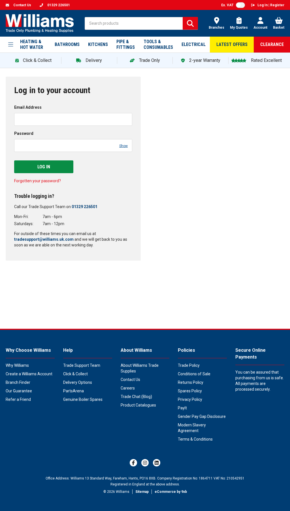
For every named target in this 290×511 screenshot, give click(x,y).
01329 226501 (84, 206)
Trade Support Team (81, 365)
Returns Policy (190, 382)
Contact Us (130, 379)
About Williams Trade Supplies (140, 368)
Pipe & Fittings (125, 44)
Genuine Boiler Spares (83, 399)
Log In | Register (270, 5)
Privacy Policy (190, 399)
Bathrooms (67, 44)
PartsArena (73, 391)
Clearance (272, 44)
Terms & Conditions (195, 439)
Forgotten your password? (37, 181)
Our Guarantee (19, 391)
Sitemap (142, 492)
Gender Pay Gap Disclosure (202, 416)
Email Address (28, 107)
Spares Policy (190, 391)
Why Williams (17, 365)
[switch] (240, 5)
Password (23, 133)
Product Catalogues (138, 405)
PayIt (182, 408)
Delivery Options (77, 382)
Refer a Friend (18, 399)
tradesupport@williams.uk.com (44, 239)
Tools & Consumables (158, 44)
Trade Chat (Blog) (136, 396)
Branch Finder (18, 382)
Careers (128, 388)
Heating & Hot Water (31, 44)
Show (123, 146)
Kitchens (98, 44)
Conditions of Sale (194, 374)
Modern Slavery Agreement (192, 428)
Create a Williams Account (29, 374)
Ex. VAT (227, 5)
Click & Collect (75, 374)
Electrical (194, 44)
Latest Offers (232, 44)
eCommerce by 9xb (171, 492)
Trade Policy (189, 365)
